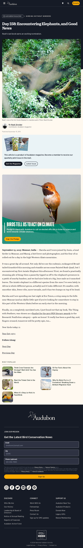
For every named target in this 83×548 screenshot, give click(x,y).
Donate (76, 3)
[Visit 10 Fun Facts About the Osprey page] (59, 372)
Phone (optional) (11, 459)
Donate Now (60, 510)
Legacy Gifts (60, 514)
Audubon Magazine (13, 16)
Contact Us (34, 514)
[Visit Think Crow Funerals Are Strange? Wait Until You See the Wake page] (20, 372)
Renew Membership (63, 518)
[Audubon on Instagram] (6, 487)
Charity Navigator (41, 534)
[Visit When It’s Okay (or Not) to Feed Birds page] (20, 397)
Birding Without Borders (38, 16)
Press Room (34, 510)
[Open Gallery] (77, 42)
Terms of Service (50, 467)
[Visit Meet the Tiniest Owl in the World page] (20, 384)
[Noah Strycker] (5, 126)
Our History (8, 507)
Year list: (6, 333)
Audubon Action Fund (12, 524)
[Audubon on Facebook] (12, 487)
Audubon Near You (63, 503)
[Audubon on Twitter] (17, 487)
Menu (4, 3)
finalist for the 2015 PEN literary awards (51, 313)
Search (68, 3)
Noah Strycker (16, 125)
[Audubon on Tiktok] (29, 487)
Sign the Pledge (12, 239)
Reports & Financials (12, 520)
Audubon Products (63, 507)
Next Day (6, 346)
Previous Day (8, 352)
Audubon (11, 3)
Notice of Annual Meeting (14, 516)
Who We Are (9, 503)
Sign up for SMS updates (39, 518)
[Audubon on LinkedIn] (23, 487)
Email (7, 443)
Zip (6, 451)
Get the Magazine (13, 164)
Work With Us (35, 503)
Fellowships (34, 507)
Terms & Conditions (38, 471)
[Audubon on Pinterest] (34, 487)
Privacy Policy (42, 545)
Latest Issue (31, 164)
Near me (63, 3)
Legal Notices (30, 545)
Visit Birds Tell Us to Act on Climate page (41, 209)
